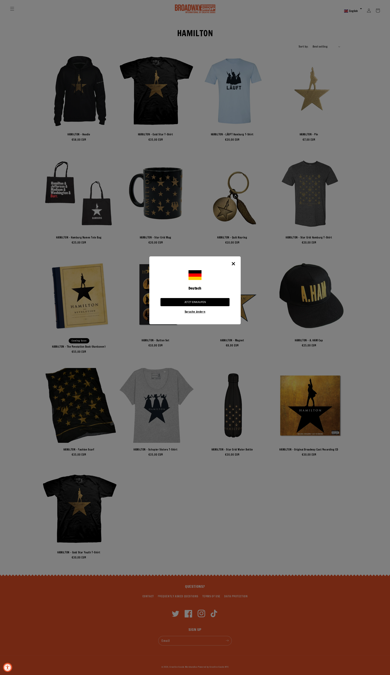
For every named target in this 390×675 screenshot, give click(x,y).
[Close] (233, 264)
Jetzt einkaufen (195, 302)
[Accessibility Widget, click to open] (7, 667)
